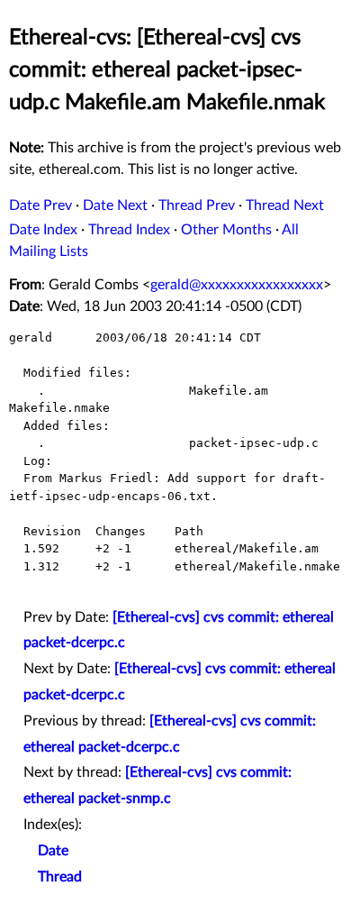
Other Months (226, 230)
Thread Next (285, 205)
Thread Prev (196, 205)
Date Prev (40, 205)
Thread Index (129, 230)
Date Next (115, 205)
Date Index (43, 230)
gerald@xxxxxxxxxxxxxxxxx (236, 285)
